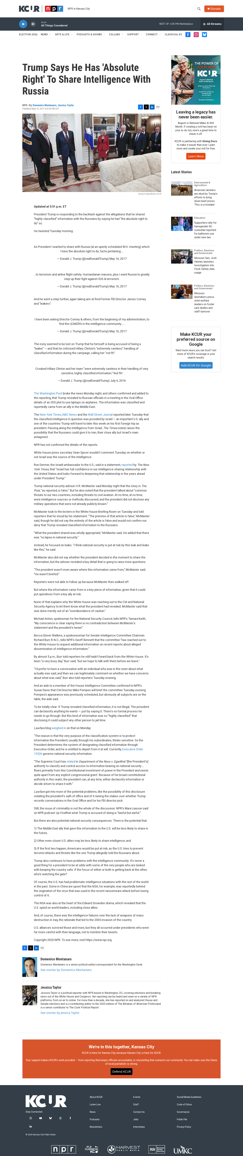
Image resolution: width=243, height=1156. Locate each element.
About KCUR (96, 1097)
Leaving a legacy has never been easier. (196, 114)
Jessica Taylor (66, 105)
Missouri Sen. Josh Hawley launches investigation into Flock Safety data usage (205, 265)
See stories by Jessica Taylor (60, 1013)
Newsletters (96, 1127)
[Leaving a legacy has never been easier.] (196, 80)
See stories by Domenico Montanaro (66, 970)
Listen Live (95, 1104)
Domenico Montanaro (44, 105)
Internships (139, 1127)
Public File (182, 1119)
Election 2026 (28, 34)
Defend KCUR (121, 1071)
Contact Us (139, 1112)
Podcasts (95, 1119)
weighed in (59, 728)
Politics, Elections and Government (204, 251)
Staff (136, 1104)
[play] (23, 24)
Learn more (196, 156)
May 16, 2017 (118, 258)
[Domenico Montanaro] (29, 967)
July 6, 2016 (118, 380)
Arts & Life (62, 34)
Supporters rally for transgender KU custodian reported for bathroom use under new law (205, 230)
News (44, 34)
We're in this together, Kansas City (121, 1046)
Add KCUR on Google (196, 365)
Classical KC (173, 34)
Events (136, 1097)
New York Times (50, 414)
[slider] (38, 24)
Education (199, 218)
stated (71, 761)
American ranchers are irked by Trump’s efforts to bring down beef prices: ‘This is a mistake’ (205, 197)
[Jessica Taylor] (29, 995)
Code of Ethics (184, 1104)
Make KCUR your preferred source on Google (196, 339)
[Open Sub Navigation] (50, 34)
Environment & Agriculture (202, 184)
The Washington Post (48, 393)
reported (127, 465)
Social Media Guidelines (189, 1097)
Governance (183, 1112)
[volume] (33, 24)
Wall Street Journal (100, 414)
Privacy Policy (184, 1127)
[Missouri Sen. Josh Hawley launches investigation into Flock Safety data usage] (182, 256)
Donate (215, 8)
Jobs (135, 1119)
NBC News (69, 414)
